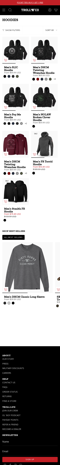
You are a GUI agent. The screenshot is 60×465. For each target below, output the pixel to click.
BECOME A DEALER (11, 429)
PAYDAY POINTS (10, 419)
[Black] (33, 173)
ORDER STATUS (10, 391)
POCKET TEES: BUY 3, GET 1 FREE (30, 3)
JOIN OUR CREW (10, 410)
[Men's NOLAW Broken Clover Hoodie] (44, 97)
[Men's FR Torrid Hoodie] (44, 144)
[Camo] (57, 305)
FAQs (4, 387)
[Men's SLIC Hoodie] (15, 50)
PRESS (5, 363)
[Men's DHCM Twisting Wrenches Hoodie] (44, 50)
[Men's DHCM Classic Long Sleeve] (27, 267)
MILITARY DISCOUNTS (13, 368)
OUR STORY (8, 359)
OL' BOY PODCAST (11, 415)
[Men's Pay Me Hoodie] (15, 97)
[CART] (56, 10)
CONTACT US (8, 382)
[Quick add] (5, 60)
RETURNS (7, 396)
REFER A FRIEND (10, 424)
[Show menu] (4, 10)
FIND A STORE (9, 401)
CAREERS (6, 373)
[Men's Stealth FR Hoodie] (15, 191)
